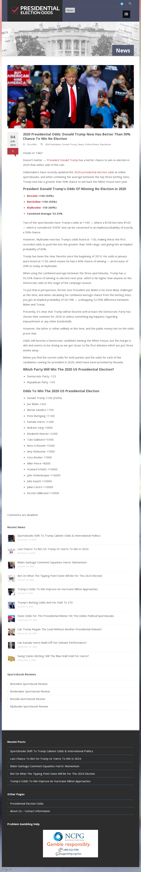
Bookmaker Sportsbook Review (30, 691)
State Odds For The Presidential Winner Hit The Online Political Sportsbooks (65, 616)
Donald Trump (69, 144)
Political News (92, 144)
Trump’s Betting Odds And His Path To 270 (45, 602)
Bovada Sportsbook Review (27, 699)
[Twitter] (121, 3)
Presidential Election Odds (27, 803)
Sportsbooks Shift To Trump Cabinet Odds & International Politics (58, 535)
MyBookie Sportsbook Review (29, 706)
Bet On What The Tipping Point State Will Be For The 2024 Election (59, 575)
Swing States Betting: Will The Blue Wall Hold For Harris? (53, 656)
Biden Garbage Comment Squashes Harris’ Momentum (52, 562)
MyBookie (34, 207)
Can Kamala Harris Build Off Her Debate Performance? (52, 642)
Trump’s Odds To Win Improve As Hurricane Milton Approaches (57, 589)
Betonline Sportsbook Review (29, 684)
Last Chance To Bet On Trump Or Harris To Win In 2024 (52, 549)
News (70, 10)
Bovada (32, 196)
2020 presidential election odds (94, 172)
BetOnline (34, 201)
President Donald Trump (62, 160)
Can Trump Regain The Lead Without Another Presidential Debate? (59, 629)
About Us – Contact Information (30, 811)
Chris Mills (32, 144)
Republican (105, 144)
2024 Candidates (53, 144)
